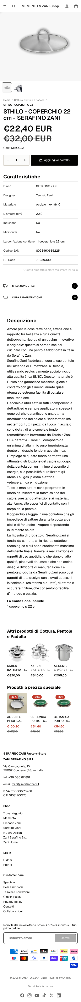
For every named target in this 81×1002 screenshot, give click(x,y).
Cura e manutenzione (27, 297)
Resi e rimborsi (13, 887)
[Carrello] (76, 6)
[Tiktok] (44, 995)
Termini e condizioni (16, 892)
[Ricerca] (13, 6)
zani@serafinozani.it (25, 784)
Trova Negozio (12, 813)
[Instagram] (29, 995)
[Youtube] (36, 995)
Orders (7, 860)
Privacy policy (12, 902)
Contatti (8, 906)
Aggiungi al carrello (57, 160)
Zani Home (10, 842)
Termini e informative (40, 986)
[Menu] (5, 6)
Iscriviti (65, 938)
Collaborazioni (12, 911)
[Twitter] (51, 995)
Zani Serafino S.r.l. (15, 837)
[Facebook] (22, 995)
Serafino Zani (12, 828)
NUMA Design (12, 833)
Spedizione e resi (23, 286)
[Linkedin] (58, 995)
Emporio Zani (12, 823)
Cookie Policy (12, 897)
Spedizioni (10, 882)
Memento (9, 818)
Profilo (7, 865)
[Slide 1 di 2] (6, 87)
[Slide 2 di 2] (17, 87)
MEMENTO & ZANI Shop (33, 977)
